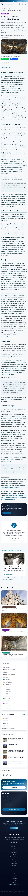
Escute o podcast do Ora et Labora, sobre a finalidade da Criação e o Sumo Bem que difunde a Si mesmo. (13, 497)
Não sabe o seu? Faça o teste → (8, 728)
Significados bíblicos (14, 856)
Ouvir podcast (14, 812)
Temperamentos (14, 852)
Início (2, 8)
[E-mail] (10, 538)
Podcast (14, 882)
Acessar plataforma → (14, 884)
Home (14, 848)
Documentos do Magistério (8, 800)
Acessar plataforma (14, 809)
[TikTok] (15, 538)
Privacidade (14, 867)
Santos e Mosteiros (7, 804)
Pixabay (10, 891)
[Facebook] (3, 775)
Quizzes (14, 859)
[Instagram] (12, 538)
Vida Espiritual (6, 652)
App (4, 806)
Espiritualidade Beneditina (9, 607)
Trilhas (14, 850)
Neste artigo (6, 67)
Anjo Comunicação (15, 889)
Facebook (15, 58)
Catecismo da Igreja (7, 798)
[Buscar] (22, 4)
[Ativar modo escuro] (19, 4)
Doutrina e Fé (7, 8)
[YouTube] (10, 775)
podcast (16, 509)
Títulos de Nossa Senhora (14, 857)
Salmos (14, 854)
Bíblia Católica (6, 796)
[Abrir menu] (25, 4)
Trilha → (24, 714)
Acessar (6, 512)
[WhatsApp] (18, 538)
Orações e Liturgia (6, 802)
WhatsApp (6, 58)
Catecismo (14, 876)
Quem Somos (14, 863)
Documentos (14, 878)
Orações (14, 880)
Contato (14, 865)
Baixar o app (19, 1)
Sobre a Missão (14, 540)
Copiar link (6, 62)
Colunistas (14, 861)
